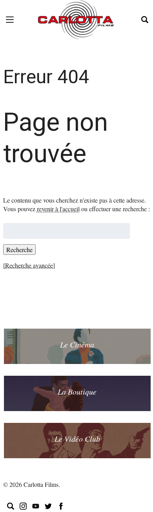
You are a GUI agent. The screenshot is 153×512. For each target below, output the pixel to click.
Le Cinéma (77, 344)
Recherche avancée (29, 265)
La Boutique (77, 391)
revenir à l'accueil (58, 209)
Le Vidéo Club (77, 438)
